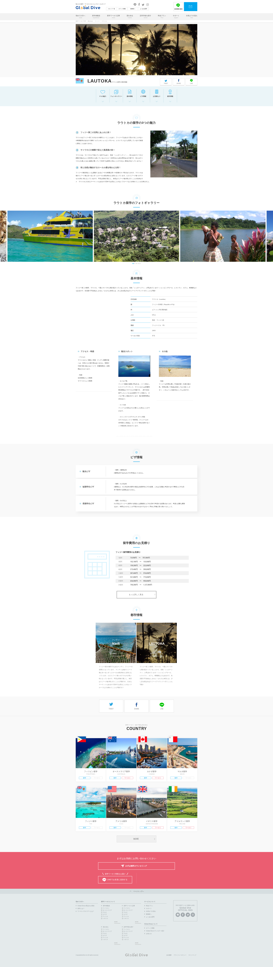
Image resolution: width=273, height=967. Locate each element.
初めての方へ (80, 16)
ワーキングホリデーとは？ (86, 911)
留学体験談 (96, 16)
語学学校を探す (145, 16)
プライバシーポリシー (180, 955)
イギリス (105, 918)
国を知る (130, 16)
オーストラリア (107, 910)
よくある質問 (143, 8)
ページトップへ (138, 891)
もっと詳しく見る (136, 595)
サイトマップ (192, 955)
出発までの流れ (191, 16)
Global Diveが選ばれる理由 (86, 906)
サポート (176, 16)
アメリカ (105, 916)
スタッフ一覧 (111, 8)
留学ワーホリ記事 (113, 16)
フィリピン (106, 908)
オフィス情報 (122, 8)
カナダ (105, 914)
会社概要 (168, 955)
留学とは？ (81, 908)
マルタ (105, 912)
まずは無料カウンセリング (136, 866)
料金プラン (162, 16)
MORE (136, 839)
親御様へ (132, 8)
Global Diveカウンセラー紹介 (155, 931)
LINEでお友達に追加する (117, 880)
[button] (133, 263)
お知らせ (149, 933)
